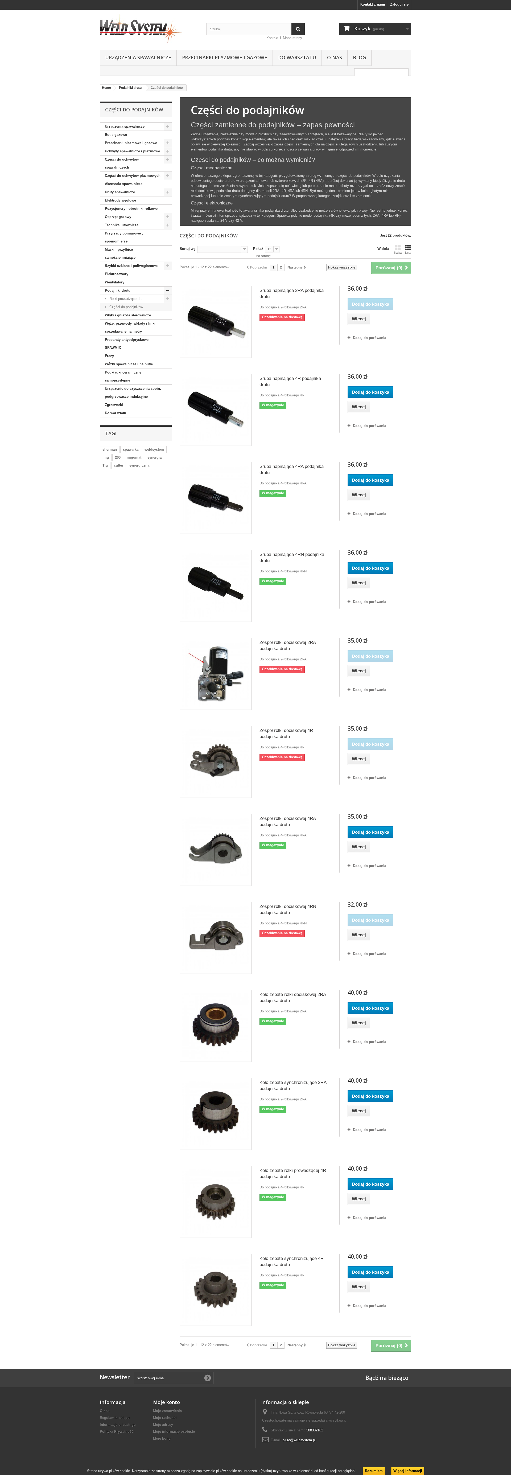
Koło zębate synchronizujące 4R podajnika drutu (291, 1261)
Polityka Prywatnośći (117, 1432)
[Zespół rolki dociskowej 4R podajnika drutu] (215, 762)
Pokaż (258, 249)
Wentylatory (114, 282)
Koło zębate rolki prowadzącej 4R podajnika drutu (292, 1173)
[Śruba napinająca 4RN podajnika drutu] (215, 586)
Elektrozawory (116, 274)
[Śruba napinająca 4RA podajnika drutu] (215, 498)
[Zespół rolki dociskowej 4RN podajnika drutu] (215, 938)
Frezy (109, 356)
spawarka (130, 449)
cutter (118, 465)
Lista (408, 252)
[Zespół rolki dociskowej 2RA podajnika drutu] (215, 674)
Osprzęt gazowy (118, 217)
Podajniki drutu (117, 290)
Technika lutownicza (121, 225)
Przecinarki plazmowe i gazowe (224, 57)
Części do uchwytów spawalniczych (122, 163)
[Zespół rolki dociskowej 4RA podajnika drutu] (215, 850)
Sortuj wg (188, 249)
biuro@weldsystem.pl (299, 1440)
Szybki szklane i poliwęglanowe (131, 266)
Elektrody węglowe (120, 200)
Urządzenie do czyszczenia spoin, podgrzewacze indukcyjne (133, 393)
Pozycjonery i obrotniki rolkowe (131, 209)
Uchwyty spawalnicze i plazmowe (132, 151)
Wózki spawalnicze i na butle (129, 364)
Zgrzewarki (114, 405)
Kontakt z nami (372, 4)
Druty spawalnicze (120, 192)
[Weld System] (149, 28)
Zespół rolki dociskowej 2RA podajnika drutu (287, 645)
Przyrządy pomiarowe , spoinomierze (124, 237)
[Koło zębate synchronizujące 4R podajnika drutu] (215, 1290)
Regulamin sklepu (115, 1418)
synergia (154, 457)
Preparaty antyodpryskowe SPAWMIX (127, 344)
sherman (109, 449)
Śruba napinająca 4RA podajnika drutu (291, 469)
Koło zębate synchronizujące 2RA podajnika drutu (292, 1085)
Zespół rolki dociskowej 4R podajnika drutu (286, 733)
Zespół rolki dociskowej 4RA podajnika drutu (287, 821)
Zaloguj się (399, 4)
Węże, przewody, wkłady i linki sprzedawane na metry (130, 327)
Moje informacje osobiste (174, 1432)
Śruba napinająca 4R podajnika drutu (290, 381)
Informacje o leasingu (118, 1425)
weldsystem (154, 449)
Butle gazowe (116, 135)
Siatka (398, 252)
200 (118, 457)
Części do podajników (125, 307)
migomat (134, 457)
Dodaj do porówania (369, 338)
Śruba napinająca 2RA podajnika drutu (291, 293)
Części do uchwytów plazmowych (132, 176)
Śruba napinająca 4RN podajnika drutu (291, 557)
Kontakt (272, 38)
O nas (334, 57)
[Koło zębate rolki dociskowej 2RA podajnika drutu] (215, 1026)
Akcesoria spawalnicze (123, 184)
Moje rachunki (164, 1418)
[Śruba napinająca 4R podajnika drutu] (215, 410)
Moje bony (161, 1438)
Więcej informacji (407, 1471)
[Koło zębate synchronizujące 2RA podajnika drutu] (215, 1114)
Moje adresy (163, 1425)
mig (105, 457)
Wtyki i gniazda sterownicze (128, 315)
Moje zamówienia (167, 1411)
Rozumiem (374, 1471)
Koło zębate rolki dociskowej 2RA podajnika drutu (292, 997)
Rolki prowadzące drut (125, 299)
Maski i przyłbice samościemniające (120, 253)
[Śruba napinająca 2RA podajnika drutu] (215, 322)
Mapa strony (292, 38)
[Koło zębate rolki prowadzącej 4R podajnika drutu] (215, 1202)
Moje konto (166, 1402)
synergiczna (139, 465)
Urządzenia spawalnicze (138, 57)
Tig (105, 465)
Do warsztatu (297, 57)
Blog (359, 57)
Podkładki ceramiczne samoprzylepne (123, 376)
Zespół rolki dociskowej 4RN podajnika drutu (287, 909)
